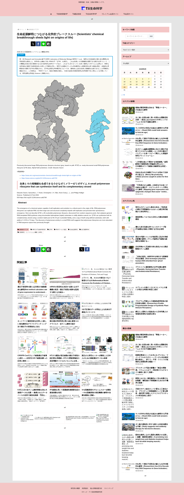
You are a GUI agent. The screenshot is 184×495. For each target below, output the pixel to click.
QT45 (50, 229)
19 (136, 84)
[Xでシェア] (33, 43)
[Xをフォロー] (81, 249)
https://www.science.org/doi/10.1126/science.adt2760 (39, 178)
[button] (48, 43)
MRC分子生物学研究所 (39, 229)
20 (143, 84)
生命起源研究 (74, 229)
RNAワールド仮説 (61, 229)
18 (130, 84)
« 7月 (123, 95)
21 (149, 84)
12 (136, 82)
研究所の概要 (75, 488)
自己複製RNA (85, 229)
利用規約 (85, 488)
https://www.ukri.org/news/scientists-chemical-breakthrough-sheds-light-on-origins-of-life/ (51, 175)
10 (124, 82)
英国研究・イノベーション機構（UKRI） (31, 232)
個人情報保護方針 (96, 488)
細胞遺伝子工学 (23, 229)
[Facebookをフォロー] (87, 249)
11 (130, 82)
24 (124, 87)
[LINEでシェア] (43, 43)
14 (149, 82)
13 (143, 82)
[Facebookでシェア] (38, 43)
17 (124, 84)
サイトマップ (108, 488)
